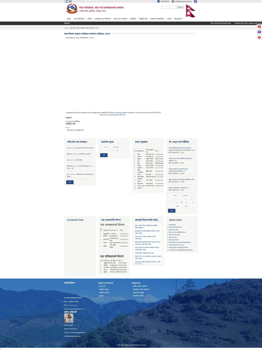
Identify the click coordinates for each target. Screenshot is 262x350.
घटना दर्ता (102, 286)
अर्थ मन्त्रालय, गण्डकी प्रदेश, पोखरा (144, 253)
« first (105, 147)
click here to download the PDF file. (148, 112)
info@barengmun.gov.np (72, 336)
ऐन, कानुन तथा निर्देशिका (73, 121)
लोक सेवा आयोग (173, 237)
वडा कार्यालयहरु (79, 19)
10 (186, 202)
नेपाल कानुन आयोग (173, 230)
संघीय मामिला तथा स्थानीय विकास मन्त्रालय (180, 242)
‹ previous (116, 147)
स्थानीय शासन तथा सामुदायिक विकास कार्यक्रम (181, 250)
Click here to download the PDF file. (112, 115)
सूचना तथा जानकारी (120, 19)
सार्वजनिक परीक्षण (138, 296)
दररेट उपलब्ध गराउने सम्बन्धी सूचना (210, 23)
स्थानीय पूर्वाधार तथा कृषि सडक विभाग (178, 247)
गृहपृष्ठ (69, 19)
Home (66, 28)
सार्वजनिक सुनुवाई (138, 293)
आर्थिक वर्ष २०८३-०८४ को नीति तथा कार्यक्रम (79, 154)
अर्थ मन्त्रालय (172, 225)
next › (178, 206)
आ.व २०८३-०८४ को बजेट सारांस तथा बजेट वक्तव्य (80, 148)
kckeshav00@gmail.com (77, 332)
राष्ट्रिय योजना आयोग (174, 235)
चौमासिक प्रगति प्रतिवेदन (141, 289)
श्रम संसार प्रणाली (173, 240)
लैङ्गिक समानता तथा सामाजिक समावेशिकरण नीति (181, 179)
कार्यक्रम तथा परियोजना (103, 19)
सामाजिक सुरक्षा (104, 289)
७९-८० (68, 127)
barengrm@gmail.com (76, 309)
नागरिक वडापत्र (104, 293)
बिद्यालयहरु (178, 19)
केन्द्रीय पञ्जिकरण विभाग (175, 227)
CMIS (101, 296)
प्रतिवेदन (133, 19)
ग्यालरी (169, 19)
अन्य (70, 182)
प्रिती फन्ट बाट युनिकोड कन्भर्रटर (177, 232)
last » (186, 206)
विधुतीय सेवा (143, 19)
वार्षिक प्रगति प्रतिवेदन (140, 286)
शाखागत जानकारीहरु (157, 19)
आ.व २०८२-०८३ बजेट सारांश (74, 160)
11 (193, 202)
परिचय (90, 19)
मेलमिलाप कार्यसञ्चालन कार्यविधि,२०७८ (179, 188)
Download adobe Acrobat (124, 112)
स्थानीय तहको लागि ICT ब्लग (176, 245)
